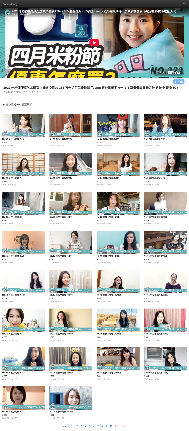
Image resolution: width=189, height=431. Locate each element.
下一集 (178, 81)
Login (184, 4)
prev (65, 426)
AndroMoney (10, 4)
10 (111, 426)
